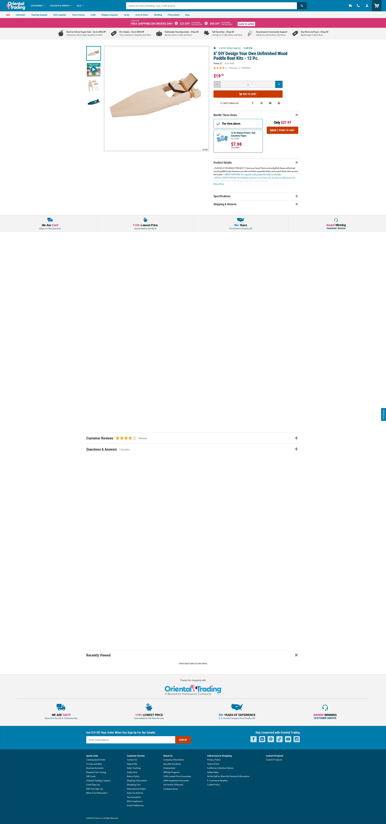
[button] (156, 98)
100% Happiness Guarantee (176, 780)
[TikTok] (279, 739)
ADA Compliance (134, 801)
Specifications (222, 196)
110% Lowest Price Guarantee (177, 776)
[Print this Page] (279, 103)
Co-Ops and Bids (94, 763)
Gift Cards (90, 776)
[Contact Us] (358, 5)
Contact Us (132, 759)
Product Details (223, 162)
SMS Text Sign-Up (94, 788)
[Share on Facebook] (252, 103)
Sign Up (183, 739)
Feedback (383, 414)
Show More (219, 183)
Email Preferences (135, 805)
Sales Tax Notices (135, 792)
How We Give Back (172, 763)
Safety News (213, 772)
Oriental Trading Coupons (98, 780)
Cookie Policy (213, 784)
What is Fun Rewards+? (97, 792)
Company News (170, 788)
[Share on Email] (270, 103)
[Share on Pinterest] (261, 103)
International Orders (136, 788)
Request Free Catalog (96, 772)
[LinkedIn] (262, 739)
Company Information (173, 759)
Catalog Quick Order (95, 759)
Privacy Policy (214, 759)
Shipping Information (137, 780)
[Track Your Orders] (350, 5)
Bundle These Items (225, 115)
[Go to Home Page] (215, 48)
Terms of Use (213, 763)
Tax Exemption (134, 797)
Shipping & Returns (225, 204)
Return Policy (133, 776)
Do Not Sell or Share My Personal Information (228, 776)
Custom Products (274, 759)
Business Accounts (94, 768)
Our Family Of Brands (173, 784)
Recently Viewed (98, 655)
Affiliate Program (171, 772)
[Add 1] (279, 84)
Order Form (132, 772)
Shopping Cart (133, 784)
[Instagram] (297, 739)
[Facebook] (253, 739)
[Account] (367, 5)
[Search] (302, 5)
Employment (169, 768)
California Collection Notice (220, 768)
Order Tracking (134, 768)
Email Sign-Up (93, 784)
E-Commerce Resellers (217, 780)
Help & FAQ (132, 763)
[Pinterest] (271, 739)
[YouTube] (288, 739)
